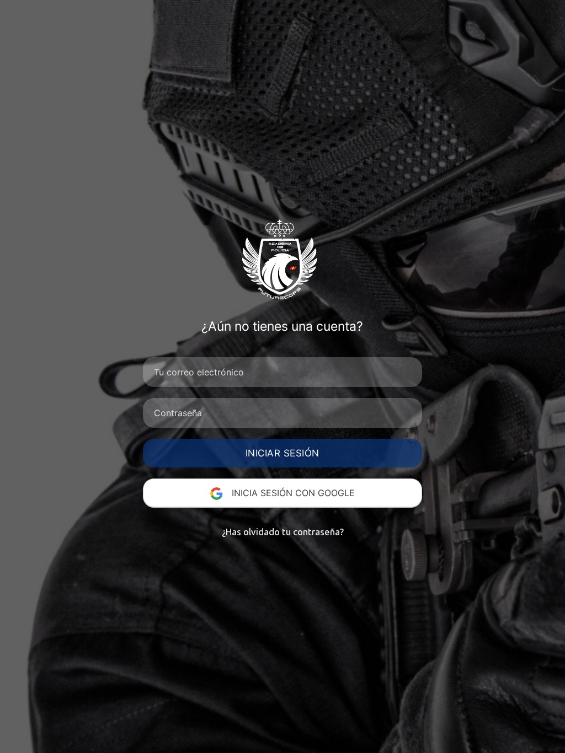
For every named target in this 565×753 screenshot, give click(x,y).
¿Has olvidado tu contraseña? (283, 531)
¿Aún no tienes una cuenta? (282, 326)
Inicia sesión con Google (292, 492)
